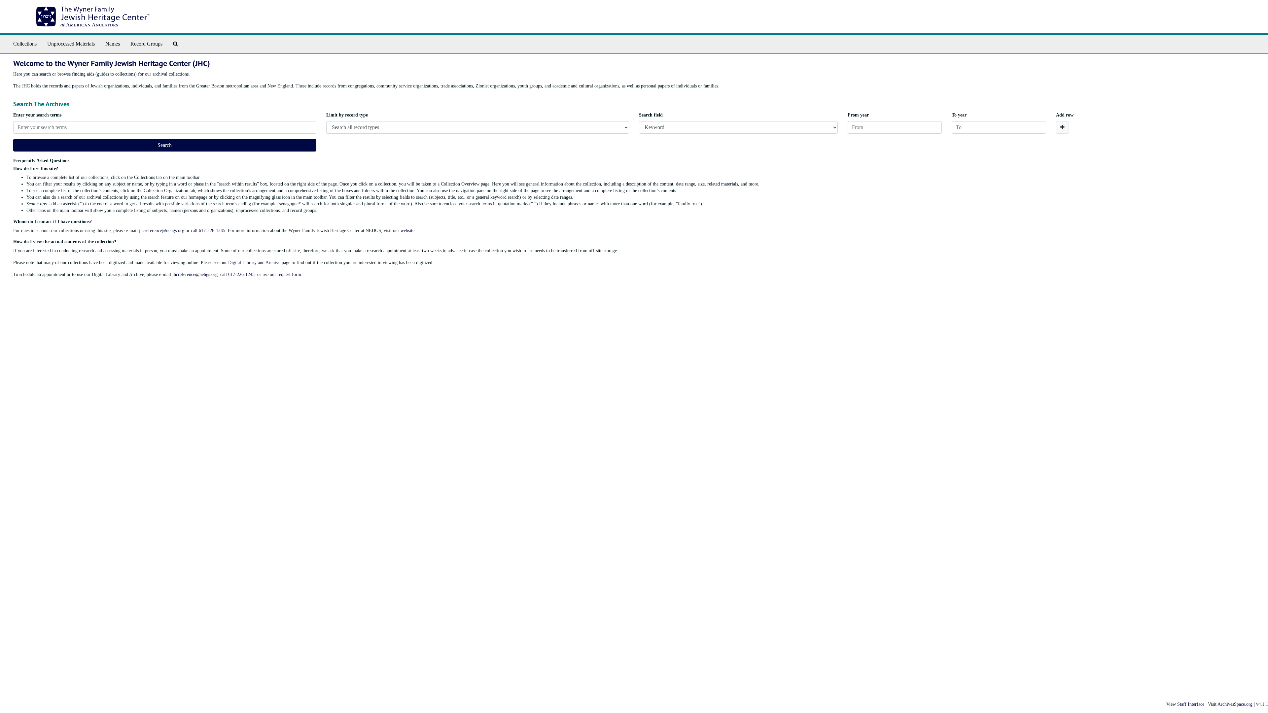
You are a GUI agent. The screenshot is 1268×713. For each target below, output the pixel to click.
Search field (651, 115)
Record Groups (146, 44)
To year (959, 115)
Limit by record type (347, 115)
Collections (25, 44)
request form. (289, 274)
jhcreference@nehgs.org (161, 230)
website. (408, 230)
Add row (1065, 115)
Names (112, 44)
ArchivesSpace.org (1234, 704)
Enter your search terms (37, 115)
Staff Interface (1190, 704)
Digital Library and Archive (254, 262)
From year (858, 115)
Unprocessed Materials (71, 44)
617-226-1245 (212, 230)
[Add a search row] (1062, 127)
